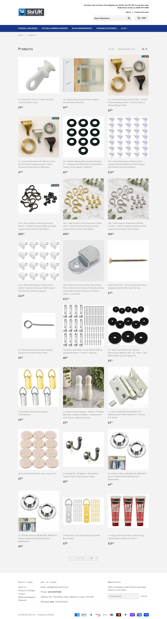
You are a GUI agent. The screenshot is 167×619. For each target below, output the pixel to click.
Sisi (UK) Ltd (30, 615)
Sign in (128, 12)
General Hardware (28, 28)
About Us (22, 587)
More (123, 28)
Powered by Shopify (46, 615)
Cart (143, 18)
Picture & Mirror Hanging (55, 28)
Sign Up (144, 596)
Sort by (111, 49)
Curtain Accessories (106, 28)
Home (20, 35)
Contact (21, 594)
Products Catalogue (26, 590)
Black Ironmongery (82, 28)
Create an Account (142, 12)
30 (91, 558)
